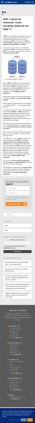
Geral (6, 225)
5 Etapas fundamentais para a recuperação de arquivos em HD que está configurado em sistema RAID (17, 295)
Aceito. (30, 420)
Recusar (23, 420)
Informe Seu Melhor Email (17, 240)
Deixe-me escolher (14, 420)
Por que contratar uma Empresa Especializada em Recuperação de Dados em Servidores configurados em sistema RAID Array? (17, 286)
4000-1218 (30, 2)
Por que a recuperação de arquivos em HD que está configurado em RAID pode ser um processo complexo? (16, 277)
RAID (6, 230)
